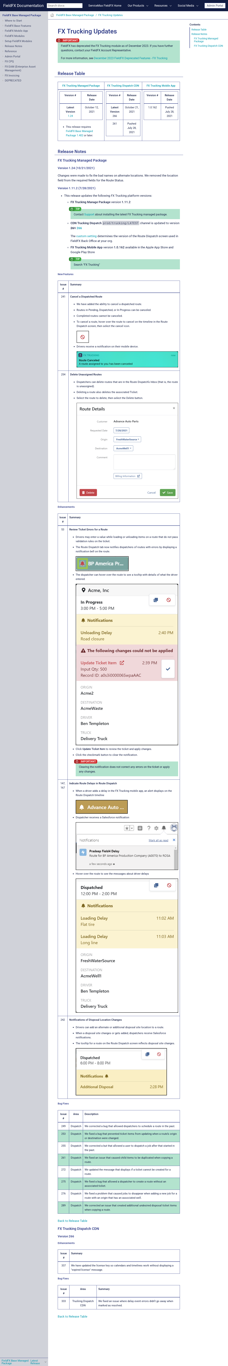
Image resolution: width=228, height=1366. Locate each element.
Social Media (186, 5)
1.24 (70, 116)
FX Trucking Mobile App (161, 85)
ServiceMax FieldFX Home (104, 5)
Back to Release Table (72, 1221)
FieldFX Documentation (23, 5)
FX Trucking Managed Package (206, 40)
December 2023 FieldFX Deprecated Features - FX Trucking (130, 58)
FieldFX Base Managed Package (21, 15)
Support (89, 214)
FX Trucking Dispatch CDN (208, 45)
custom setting (86, 236)
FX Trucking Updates (110, 15)
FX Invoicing (12, 75)
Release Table (198, 29)
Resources (160, 5)
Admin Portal (215, 5)
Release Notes (199, 34)
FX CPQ (9, 61)
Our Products (136, 5)
